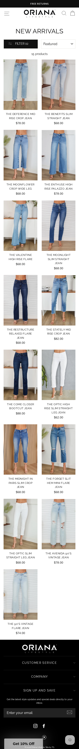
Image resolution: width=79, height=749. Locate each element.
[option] (39, 3)
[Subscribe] (69, 712)
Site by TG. (50, 747)
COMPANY (39, 676)
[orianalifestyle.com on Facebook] (44, 726)
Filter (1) (21, 43)
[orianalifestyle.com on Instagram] (35, 726)
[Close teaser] (44, 737)
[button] (23, 744)
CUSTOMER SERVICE (39, 662)
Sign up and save (39, 690)
